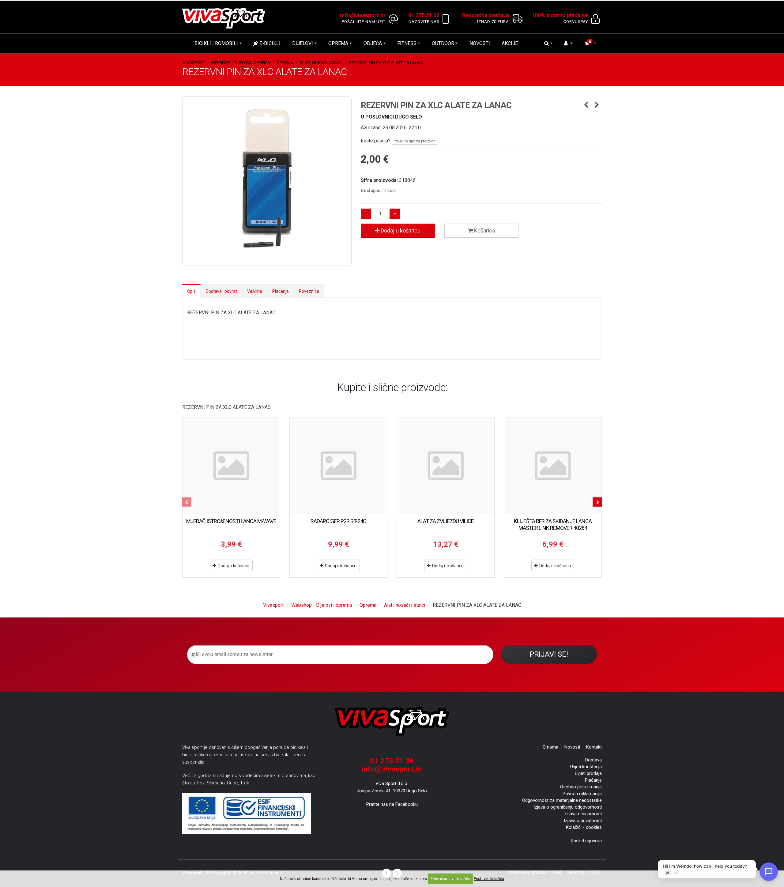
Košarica (484, 230)
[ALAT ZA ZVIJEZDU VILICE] (445, 466)
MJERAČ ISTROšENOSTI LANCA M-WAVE (231, 521)
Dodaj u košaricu (399, 230)
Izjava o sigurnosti (583, 814)
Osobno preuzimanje (581, 787)
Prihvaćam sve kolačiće (450, 879)
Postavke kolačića (489, 879)
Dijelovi (302, 43)
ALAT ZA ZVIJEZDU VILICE (445, 521)
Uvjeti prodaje (588, 773)
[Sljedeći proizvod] (597, 105)
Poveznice (309, 291)
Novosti (479, 43)
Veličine (254, 291)
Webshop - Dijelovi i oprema (240, 62)
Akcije (510, 43)
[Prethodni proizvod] (586, 105)
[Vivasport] (226, 18)
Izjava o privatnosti (583, 820)
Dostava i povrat (221, 291)
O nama (550, 747)
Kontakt (594, 747)
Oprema (338, 43)
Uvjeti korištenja (586, 766)
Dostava (593, 760)
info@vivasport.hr (392, 769)
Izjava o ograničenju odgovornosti (567, 807)
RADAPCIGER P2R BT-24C (338, 521)
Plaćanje (280, 291)
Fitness (407, 43)
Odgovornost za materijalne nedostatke (562, 800)
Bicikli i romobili (216, 43)
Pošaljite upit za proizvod (414, 141)
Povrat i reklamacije (582, 793)
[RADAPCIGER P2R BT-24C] (338, 466)
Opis (191, 291)
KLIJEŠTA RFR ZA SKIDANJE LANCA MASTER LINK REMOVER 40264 (553, 524)
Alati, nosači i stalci (321, 62)
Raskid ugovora (586, 841)
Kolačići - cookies (584, 827)
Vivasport (194, 62)
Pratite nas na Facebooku (392, 804)
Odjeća (373, 43)
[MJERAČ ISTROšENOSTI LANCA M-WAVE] (231, 466)
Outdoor (443, 43)
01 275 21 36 (392, 761)
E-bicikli (269, 43)
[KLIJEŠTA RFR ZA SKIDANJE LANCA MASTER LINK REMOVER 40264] (553, 466)
